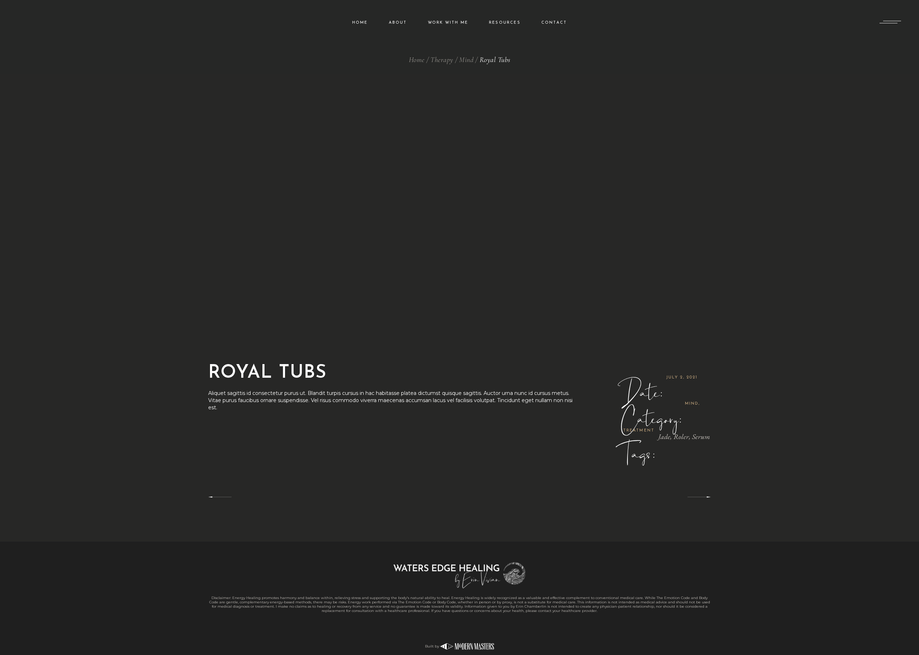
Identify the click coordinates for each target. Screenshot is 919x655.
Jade (664, 436)
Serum (701, 436)
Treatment (639, 431)
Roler (681, 436)
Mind (692, 404)
